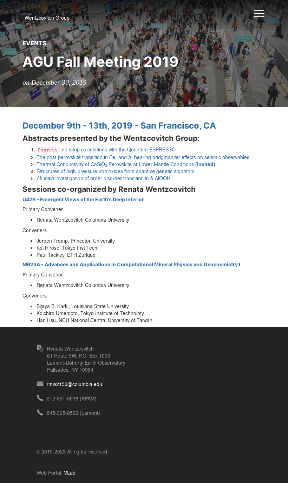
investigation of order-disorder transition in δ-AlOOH (103, 178)
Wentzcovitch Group (47, 17)
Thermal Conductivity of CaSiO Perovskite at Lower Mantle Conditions (126, 164)
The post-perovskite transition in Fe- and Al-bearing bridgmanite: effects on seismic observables (143, 157)
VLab (70, 472)
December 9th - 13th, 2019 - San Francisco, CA (119, 125)
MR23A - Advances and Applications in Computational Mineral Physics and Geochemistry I (131, 264)
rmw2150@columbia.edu (74, 383)
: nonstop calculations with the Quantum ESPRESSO (107, 149)
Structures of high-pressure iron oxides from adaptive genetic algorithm (116, 171)
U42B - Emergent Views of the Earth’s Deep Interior (83, 199)
